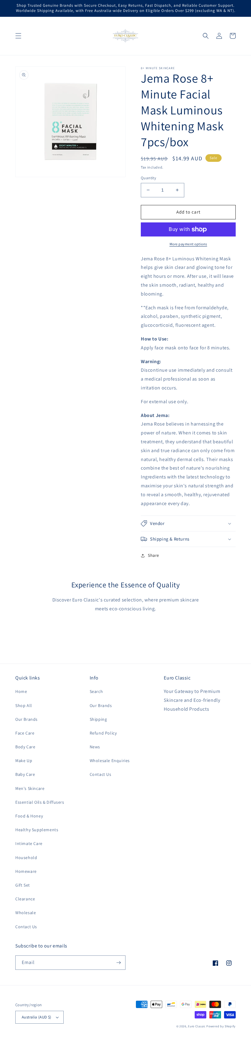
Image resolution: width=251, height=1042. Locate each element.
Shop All (23, 705)
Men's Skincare (29, 788)
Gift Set (22, 885)
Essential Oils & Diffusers (39, 802)
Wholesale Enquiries (110, 760)
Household (26, 857)
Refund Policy (103, 733)
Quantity (148, 177)
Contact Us (26, 926)
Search (96, 691)
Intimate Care (29, 843)
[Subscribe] (118, 962)
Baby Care (25, 774)
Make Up (23, 760)
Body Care (25, 747)
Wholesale (25, 912)
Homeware (26, 871)
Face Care (24, 733)
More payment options (188, 244)
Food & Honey (29, 816)
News (95, 747)
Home (21, 691)
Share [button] (153, 555)
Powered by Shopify (221, 1026)
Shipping (98, 719)
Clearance (25, 899)
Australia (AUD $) (36, 1017)
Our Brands (26, 719)
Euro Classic (196, 1026)
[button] (18, 36)
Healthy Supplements (36, 829)
